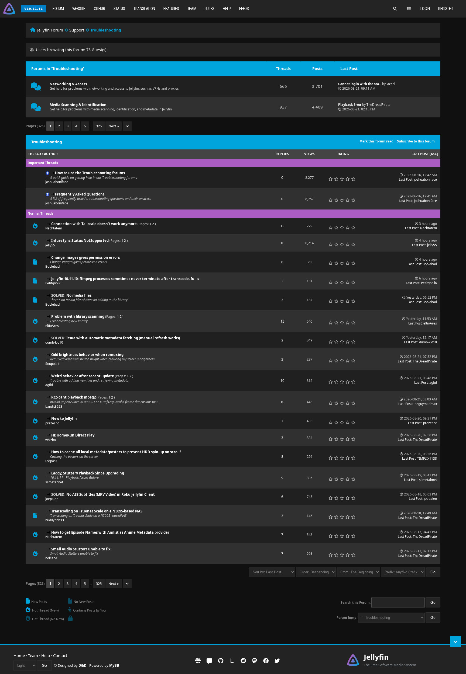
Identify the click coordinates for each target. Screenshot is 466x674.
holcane (51, 558)
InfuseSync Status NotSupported (80, 240)
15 (282, 321)
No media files (78, 295)
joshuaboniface (56, 182)
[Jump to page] (127, 126)
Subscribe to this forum (416, 141)
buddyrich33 (54, 520)
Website (78, 8)
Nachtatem (53, 228)
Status (119, 8)
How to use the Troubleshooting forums (90, 172)
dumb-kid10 (54, 342)
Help (227, 8)
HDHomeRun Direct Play (72, 435)
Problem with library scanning (77, 316)
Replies (282, 154)
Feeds (244, 8)
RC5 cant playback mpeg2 (73, 397)
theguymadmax (425, 403)
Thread (34, 154)
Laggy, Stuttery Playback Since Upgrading (87, 473)
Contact (60, 655)
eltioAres (52, 325)
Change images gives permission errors (85, 257)
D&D (82, 665)
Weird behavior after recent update (82, 375)
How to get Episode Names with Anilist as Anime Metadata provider (110, 532)
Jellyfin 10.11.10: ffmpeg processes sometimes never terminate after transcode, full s (125, 278)
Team (191, 8)
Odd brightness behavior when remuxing (87, 354)
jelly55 (50, 245)
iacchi (390, 84)
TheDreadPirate (378, 104)
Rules (209, 8)
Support (76, 30)
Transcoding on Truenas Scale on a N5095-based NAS (96, 511)
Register (445, 8)
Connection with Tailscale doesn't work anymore (94, 223)
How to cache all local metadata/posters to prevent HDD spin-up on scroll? (116, 451)
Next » (113, 126)
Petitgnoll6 (53, 283)
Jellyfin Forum (50, 30)
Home (19, 655)
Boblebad (52, 266)
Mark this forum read (376, 141)
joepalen (51, 499)
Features (171, 8)
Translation (144, 8)
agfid (49, 385)
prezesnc (52, 423)
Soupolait (52, 363)
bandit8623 (53, 406)
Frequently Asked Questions (79, 194)
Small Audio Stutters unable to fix (81, 549)
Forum (58, 8)
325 (99, 126)
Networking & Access (68, 84)
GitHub (99, 8)
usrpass (51, 461)
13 (282, 225)
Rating (343, 154)
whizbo (50, 440)
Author (51, 154)
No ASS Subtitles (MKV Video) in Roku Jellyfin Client (110, 494)
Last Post (420, 154)
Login (425, 8)
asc (434, 154)
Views (309, 154)
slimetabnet (54, 482)
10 (282, 242)
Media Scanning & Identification (78, 104)
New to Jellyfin (64, 418)
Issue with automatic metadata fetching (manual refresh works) (123, 338)
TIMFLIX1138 (427, 458)
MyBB (114, 665)
